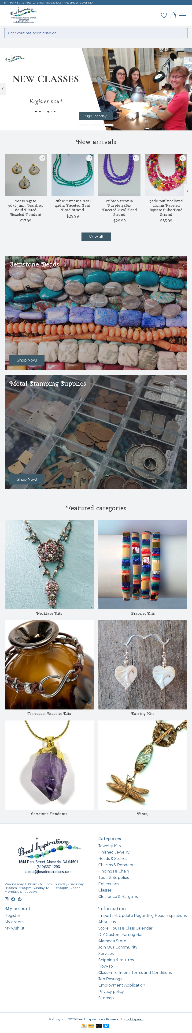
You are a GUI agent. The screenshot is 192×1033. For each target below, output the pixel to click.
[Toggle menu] (182, 15)
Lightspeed (135, 1019)
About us (107, 922)
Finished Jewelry (113, 852)
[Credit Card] (84, 1026)
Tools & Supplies (113, 877)
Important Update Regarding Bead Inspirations (142, 915)
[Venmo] (106, 1026)
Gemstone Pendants (49, 813)
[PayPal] (91, 1026)
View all (96, 236)
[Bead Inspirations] (24, 15)
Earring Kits (142, 713)
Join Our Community (117, 947)
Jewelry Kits (109, 846)
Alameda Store (112, 941)
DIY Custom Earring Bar (120, 934)
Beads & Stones (112, 858)
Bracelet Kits (143, 613)
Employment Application (121, 985)
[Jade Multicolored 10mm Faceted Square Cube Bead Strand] (166, 175)
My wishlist (15, 928)
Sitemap (106, 998)
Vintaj (142, 813)
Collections (108, 884)
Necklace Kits (49, 613)
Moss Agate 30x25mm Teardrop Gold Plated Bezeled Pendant (25, 207)
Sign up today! (96, 116)
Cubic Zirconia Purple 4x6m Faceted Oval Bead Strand (119, 207)
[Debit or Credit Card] (99, 1026)
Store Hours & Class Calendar (125, 928)
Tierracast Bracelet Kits (49, 713)
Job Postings (110, 979)
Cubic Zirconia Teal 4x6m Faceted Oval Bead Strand (73, 205)
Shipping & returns (116, 960)
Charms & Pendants (116, 865)
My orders (14, 922)
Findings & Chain (113, 871)
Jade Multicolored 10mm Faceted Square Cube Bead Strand (166, 207)
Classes (104, 890)
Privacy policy (111, 991)
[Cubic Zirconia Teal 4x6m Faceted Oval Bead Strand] (73, 175)
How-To (105, 966)
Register (12, 915)
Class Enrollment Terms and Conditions (135, 972)
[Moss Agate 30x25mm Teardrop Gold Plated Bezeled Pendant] (26, 175)
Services (106, 953)
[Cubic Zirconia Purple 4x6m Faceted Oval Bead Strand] (119, 175)
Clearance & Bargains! (118, 896)
